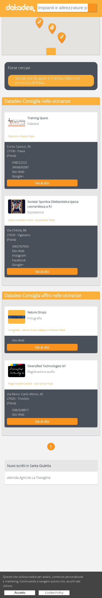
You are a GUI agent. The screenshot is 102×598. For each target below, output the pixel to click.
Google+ (18, 176)
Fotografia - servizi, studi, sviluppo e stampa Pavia (36, 330)
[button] (52, 28)
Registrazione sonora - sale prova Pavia (30, 383)
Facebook (19, 260)
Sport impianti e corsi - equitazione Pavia (31, 220)
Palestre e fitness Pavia (21, 136)
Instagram (19, 255)
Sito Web (18, 172)
